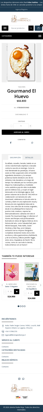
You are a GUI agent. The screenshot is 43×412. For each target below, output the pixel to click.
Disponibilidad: (20, 114)
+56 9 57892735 (11, 331)
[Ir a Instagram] (19, 378)
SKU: (15, 108)
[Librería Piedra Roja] (20, 18)
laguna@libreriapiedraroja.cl (15, 335)
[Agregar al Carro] (16, 291)
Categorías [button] (7, 36)
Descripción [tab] (15, 157)
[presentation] (2, 285)
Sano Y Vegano (11, 286)
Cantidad (21, 121)
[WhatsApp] (23, 378)
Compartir (21, 140)
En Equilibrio (31, 289)
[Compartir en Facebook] (10, 143)
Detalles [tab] (29, 157)
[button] (18, 306)
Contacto (5, 347)
